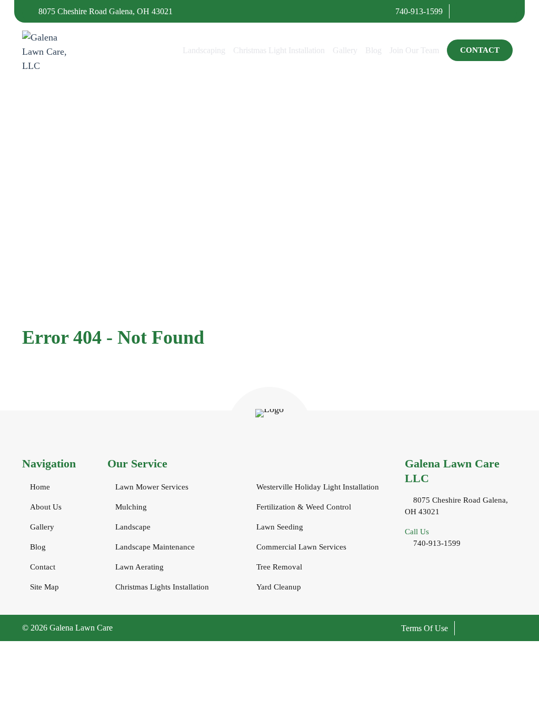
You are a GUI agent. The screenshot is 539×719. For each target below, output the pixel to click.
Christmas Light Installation (279, 50)
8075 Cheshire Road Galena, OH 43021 (104, 11)
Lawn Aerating (139, 567)
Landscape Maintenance (155, 547)
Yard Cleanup (278, 587)
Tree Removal (279, 567)
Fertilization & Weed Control (303, 507)
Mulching (131, 507)
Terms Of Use (424, 628)
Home (40, 487)
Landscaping (204, 50)
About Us (46, 507)
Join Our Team (414, 50)
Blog (373, 50)
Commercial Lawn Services (301, 547)
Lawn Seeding (279, 527)
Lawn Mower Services (151, 487)
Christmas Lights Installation (162, 587)
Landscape (133, 527)
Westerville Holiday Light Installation (317, 487)
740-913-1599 (418, 11)
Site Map (44, 587)
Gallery (345, 50)
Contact (480, 50)
